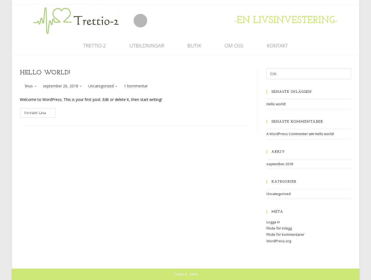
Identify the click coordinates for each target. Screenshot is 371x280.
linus (29, 85)
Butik (194, 45)
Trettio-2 (94, 45)
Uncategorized (101, 85)
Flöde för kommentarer (285, 234)
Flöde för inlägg (279, 228)
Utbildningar (146, 45)
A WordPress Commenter (287, 133)
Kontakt (277, 45)
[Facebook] (140, 20)
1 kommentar (136, 85)
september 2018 (279, 163)
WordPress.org (278, 240)
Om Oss (234, 45)
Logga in (273, 221)
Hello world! (45, 72)
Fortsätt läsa (40, 111)
